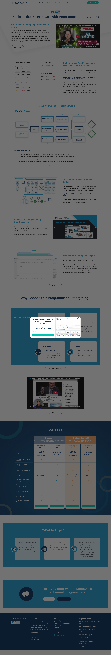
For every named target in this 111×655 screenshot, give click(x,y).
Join (43, 334)
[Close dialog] (78, 318)
